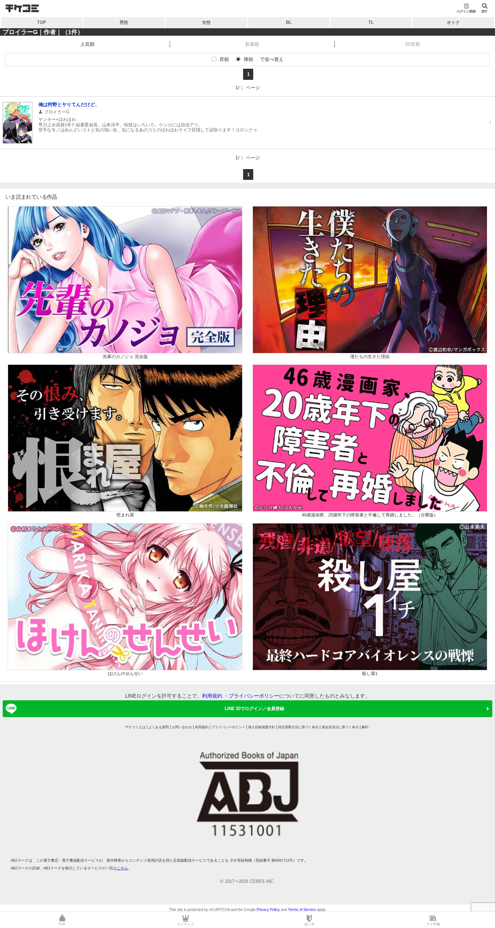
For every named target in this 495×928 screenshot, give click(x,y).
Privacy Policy (268, 909)
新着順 (252, 44)
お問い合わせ (182, 727)
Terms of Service (302, 909)
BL (289, 22)
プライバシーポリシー (254, 696)
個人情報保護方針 (261, 727)
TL (371, 22)
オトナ (453, 22)
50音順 (412, 44)
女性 (206, 22)
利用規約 (212, 696)
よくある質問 (158, 727)
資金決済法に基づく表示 (340, 727)
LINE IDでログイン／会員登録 (254, 708)
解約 (365, 727)
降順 (248, 59)
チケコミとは (135, 727)
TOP (41, 22)
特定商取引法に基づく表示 (298, 727)
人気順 (87, 44)
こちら (122, 868)
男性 (124, 22)
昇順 (224, 59)
